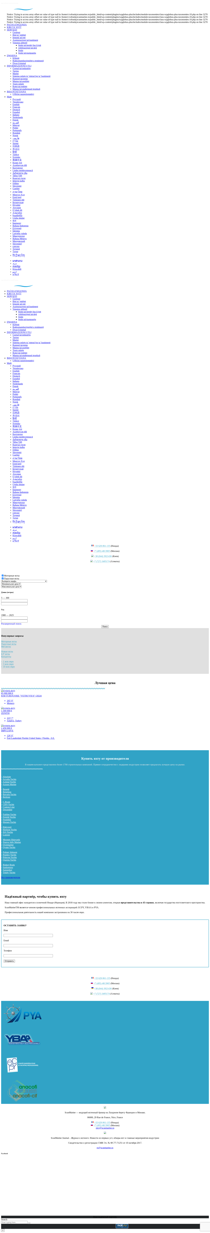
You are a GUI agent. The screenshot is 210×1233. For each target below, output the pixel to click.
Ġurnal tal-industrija (22, 68)
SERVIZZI (12, 30)
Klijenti (16, 58)
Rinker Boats (9, 865)
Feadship (7, 819)
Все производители (10, 877)
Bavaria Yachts (9, 794)
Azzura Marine (9, 784)
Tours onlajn (18, 84)
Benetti (6, 789)
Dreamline (7, 809)
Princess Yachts (10, 857)
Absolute (7, 777)
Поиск (105, 627)
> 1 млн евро (7, 661)
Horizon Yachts (10, 829)
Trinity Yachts (9, 872)
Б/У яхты (5, 654)
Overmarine (8, 845)
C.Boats (6, 802)
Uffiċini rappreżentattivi (23, 94)
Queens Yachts (9, 860)
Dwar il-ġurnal (19, 63)
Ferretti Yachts (9, 817)
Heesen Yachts (9, 822)
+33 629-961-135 (102, 546)
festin (20, 50)
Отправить (9, 961)
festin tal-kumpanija (27, 53)
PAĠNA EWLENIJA (17, 24)
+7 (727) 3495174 (101, 561)
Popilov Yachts (9, 855)
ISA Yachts (8, 832)
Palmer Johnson (10, 852)
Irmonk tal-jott (19, 37)
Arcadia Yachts (9, 779)
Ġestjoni (16, 32)
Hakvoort (7, 827)
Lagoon (6, 835)
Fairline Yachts (9, 814)
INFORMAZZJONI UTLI (19, 66)
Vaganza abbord (20, 42)
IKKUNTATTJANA (16, 91)
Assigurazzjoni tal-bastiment (25, 40)
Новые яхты (7, 651)
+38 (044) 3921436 (103, 556)
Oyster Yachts (9, 847)
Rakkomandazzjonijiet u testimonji (28, 60)
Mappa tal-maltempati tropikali (26, 89)
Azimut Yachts (9, 782)
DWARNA (12, 55)
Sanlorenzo (8, 867)
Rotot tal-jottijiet (20, 86)
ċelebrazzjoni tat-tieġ (27, 48)
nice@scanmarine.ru (105, 1128)
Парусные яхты (8, 644)
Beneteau (7, 792)
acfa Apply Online (92, 912)
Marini (16, 73)
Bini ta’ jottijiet (19, 35)
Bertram (6, 797)
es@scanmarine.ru (105, 1147)
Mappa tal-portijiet (21, 81)
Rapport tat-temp (20, 79)
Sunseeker (7, 870)
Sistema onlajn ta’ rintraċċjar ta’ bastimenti (31, 76)
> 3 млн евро (7, 664)
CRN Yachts (8, 804)
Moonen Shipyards (11, 839)
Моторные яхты (9, 641)
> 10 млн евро (8, 666)
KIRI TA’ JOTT (14, 27)
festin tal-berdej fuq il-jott (29, 45)
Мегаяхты (6, 646)
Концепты (6, 656)
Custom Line (9, 807)
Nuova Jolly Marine (12, 842)
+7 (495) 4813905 (102, 551)
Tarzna (16, 71)
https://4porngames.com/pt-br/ (14, 743)
